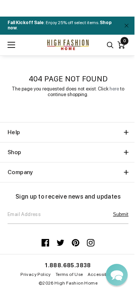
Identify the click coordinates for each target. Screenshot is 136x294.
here (114, 89)
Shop (15, 152)
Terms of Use (69, 274)
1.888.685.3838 (68, 265)
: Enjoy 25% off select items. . (60, 25)
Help (14, 132)
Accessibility (102, 274)
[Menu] (11, 45)
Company (20, 172)
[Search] (110, 45)
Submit (120, 214)
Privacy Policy (35, 274)
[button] (117, 275)
